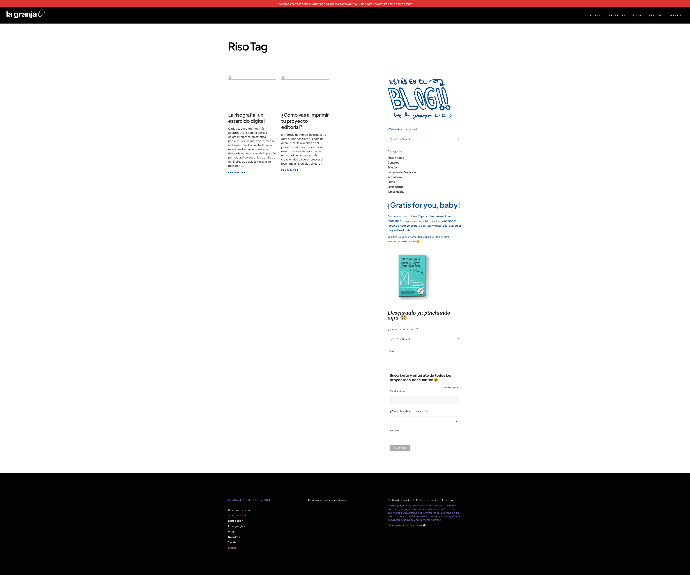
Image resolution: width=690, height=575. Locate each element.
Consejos (393, 162)
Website (394, 430)
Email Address (399, 391)
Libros (391, 181)
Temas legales (396, 191)
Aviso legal (448, 500)
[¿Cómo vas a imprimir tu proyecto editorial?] (305, 91)
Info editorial (395, 177)
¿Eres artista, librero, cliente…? (408, 411)
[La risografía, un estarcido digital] (252, 91)
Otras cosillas (396, 186)
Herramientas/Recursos (402, 172)
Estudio (392, 167)
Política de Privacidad (401, 500)
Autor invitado (396, 157)
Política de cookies (428, 500)
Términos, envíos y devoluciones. (328, 500)
